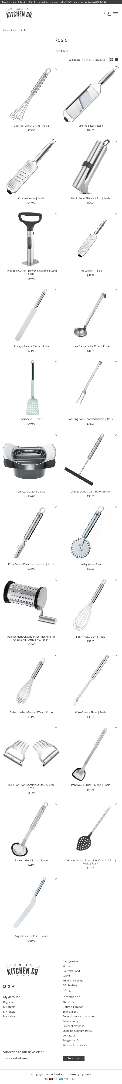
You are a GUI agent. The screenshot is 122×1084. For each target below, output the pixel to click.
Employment (70, 1011)
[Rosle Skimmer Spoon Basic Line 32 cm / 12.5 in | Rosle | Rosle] (91, 829)
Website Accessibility (75, 1045)
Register (8, 1002)
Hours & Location (73, 1007)
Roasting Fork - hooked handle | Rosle (91, 419)
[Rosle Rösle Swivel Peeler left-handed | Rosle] (31, 532)
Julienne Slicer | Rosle (91, 125)
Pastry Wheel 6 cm (91, 564)
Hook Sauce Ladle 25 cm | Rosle (91, 346)
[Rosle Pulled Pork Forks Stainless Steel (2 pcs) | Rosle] (31, 753)
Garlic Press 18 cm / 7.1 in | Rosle (90, 198)
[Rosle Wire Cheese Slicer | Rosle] (91, 681)
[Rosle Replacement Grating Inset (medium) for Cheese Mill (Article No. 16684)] (31, 605)
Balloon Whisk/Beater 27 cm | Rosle (31, 712)
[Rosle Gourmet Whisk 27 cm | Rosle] (31, 94)
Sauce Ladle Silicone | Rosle (31, 860)
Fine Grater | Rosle (90, 270)
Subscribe (73, 1058)
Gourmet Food (71, 971)
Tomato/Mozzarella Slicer (31, 491)
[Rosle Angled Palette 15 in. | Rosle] (31, 904)
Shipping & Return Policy (77, 1031)
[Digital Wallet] (73, 1079)
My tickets (9, 1011)
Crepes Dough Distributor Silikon (91, 491)
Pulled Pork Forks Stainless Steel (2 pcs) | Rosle (31, 786)
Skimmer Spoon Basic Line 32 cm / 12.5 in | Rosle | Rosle (90, 862)
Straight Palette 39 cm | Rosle (31, 346)
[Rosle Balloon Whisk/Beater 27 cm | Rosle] (31, 681)
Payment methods (73, 1026)
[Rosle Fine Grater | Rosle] (91, 239)
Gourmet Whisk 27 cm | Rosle (31, 125)
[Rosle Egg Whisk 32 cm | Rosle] (91, 605)
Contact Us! (69, 1035)
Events (67, 975)
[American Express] (61, 1079)
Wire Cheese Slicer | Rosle (90, 712)
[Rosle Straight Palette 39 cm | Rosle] (31, 315)
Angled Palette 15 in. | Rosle (31, 936)
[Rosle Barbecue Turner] (31, 387)
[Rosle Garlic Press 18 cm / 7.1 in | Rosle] (91, 166)
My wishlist (9, 1016)
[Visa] (56, 1079)
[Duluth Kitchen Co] (19, 14)
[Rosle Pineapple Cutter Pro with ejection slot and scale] (31, 239)
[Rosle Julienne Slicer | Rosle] (91, 94)
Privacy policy (70, 1021)
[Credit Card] (46, 1079)
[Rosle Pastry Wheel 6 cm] (91, 532)
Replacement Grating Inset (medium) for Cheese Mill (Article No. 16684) (31, 638)
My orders (9, 1007)
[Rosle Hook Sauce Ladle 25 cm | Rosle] (91, 315)
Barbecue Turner (31, 419)
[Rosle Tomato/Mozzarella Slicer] (31, 460)
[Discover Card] (66, 1079)
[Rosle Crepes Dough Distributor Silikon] (91, 460)
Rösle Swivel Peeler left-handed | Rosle (31, 564)
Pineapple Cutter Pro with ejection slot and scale (31, 272)
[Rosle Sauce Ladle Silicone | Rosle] (31, 829)
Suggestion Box (72, 1040)
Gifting (67, 990)
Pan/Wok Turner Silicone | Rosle (90, 785)
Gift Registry (70, 985)
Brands (14, 30)
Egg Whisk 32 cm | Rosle (90, 636)
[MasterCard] (51, 1079)
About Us (68, 1002)
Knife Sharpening (73, 980)
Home (6, 30)
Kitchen (67, 966)
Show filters (61, 51)
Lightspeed (85, 1074)
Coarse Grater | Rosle (31, 198)
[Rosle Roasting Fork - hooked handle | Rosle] (91, 387)
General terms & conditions (79, 1016)
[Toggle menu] (115, 14)
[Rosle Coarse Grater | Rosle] (31, 166)
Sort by (87, 59)
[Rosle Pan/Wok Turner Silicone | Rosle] (91, 753)
